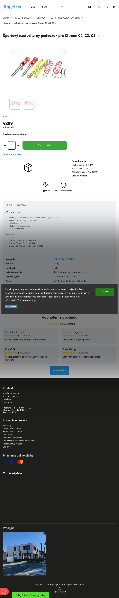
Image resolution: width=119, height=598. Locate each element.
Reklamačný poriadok (12, 444)
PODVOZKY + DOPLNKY (64, 259)
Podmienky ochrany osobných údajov (20, 441)
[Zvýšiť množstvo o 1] (18, 145)
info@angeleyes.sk (11, 393)
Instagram (7, 402)
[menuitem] (35, 7)
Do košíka (47, 145)
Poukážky (7, 434)
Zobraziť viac (59, 370)
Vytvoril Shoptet (59, 592)
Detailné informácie (12, 154)
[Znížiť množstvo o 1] (5, 145)
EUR (90, 7)
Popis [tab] (9, 205)
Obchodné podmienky (12, 437)
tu (35, 300)
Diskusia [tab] (21, 205)
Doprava (7, 447)
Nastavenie (11, 306)
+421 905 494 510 (11, 396)
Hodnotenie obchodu (59, 317)
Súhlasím (104, 291)
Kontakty (7, 425)
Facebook (7, 399)
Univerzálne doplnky (12, 428)
